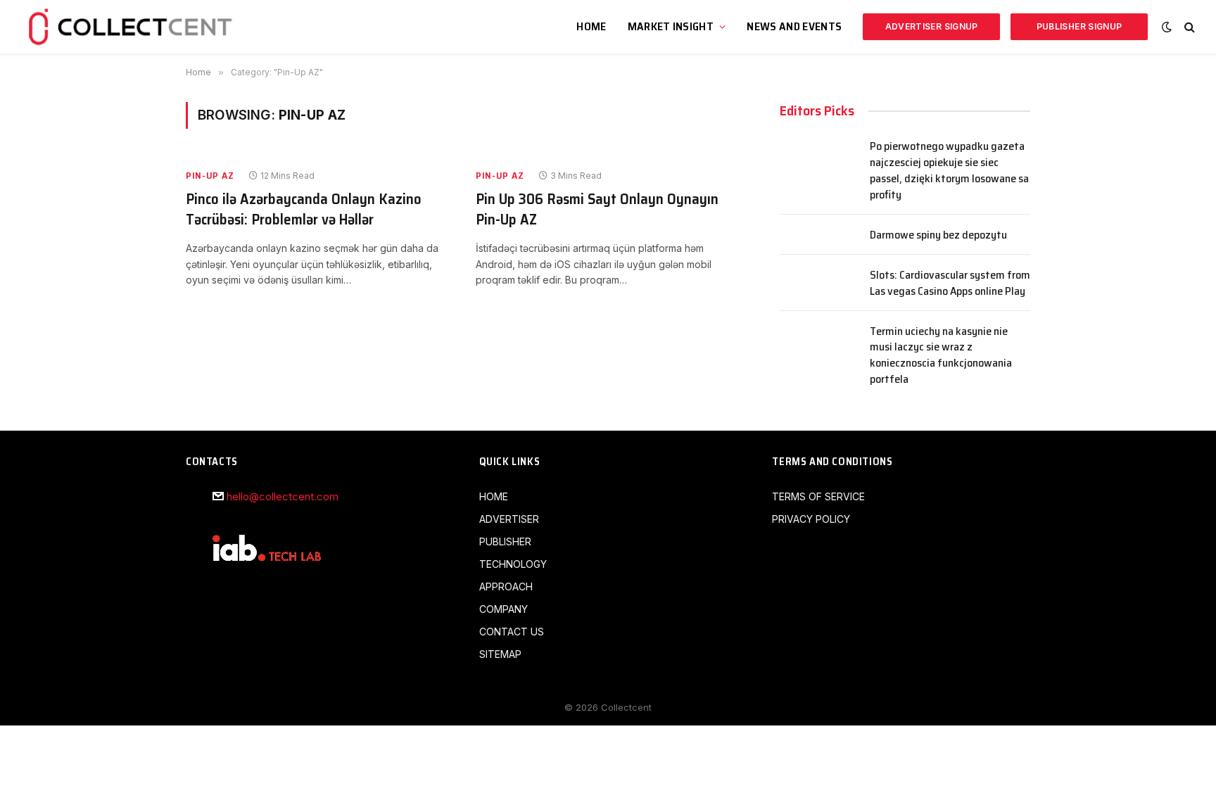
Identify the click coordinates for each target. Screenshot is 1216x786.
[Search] (1188, 27)
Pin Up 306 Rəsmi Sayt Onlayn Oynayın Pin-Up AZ (597, 209)
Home (591, 26)
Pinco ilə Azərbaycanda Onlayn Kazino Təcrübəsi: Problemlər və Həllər (304, 209)
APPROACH (506, 586)
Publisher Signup (1079, 26)
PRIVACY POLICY (811, 519)
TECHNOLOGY (513, 564)
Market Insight (671, 26)
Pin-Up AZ (210, 175)
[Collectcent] (132, 26)
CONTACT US (511, 632)
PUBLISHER (505, 541)
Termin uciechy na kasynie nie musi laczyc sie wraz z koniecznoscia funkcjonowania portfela (941, 356)
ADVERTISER (509, 519)
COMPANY (503, 609)
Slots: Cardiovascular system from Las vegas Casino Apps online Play (950, 283)
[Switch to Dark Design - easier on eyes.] (1166, 26)
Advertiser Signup (931, 26)
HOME (493, 496)
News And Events (794, 26)
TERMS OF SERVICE (818, 496)
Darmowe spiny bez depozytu (938, 235)
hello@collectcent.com (282, 496)
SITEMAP (500, 654)
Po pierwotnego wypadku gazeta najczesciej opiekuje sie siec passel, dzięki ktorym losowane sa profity (949, 171)
